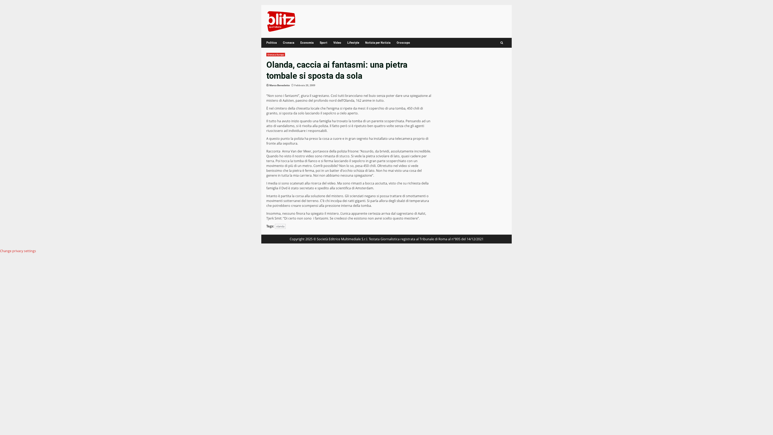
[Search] (501, 43)
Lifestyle (353, 42)
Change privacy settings (18, 251)
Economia (307, 42)
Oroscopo (403, 42)
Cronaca (288, 42)
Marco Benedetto (279, 85)
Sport (323, 42)
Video (337, 42)
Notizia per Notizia (378, 42)
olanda (280, 226)
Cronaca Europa (276, 54)
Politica (271, 42)
